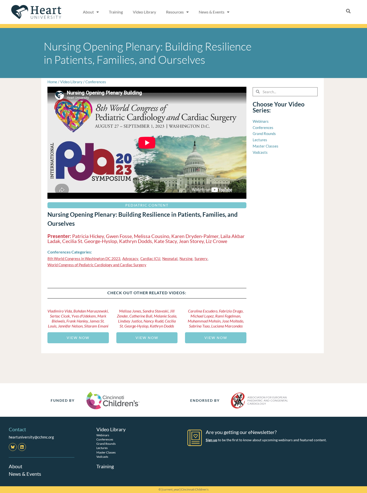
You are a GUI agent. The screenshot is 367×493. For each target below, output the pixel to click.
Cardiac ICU (150, 258)
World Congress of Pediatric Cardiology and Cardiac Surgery (96, 264)
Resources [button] (175, 12)
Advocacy (130, 258)
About (15, 466)
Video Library (144, 12)
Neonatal (170, 258)
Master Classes (106, 452)
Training (116, 12)
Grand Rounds (106, 444)
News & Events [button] (211, 12)
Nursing (186, 258)
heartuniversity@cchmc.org (31, 437)
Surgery (200, 258)
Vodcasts (102, 456)
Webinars (102, 435)
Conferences (95, 82)
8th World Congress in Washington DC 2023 (83, 258)
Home (52, 82)
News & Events (25, 474)
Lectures (102, 448)
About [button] (88, 12)
